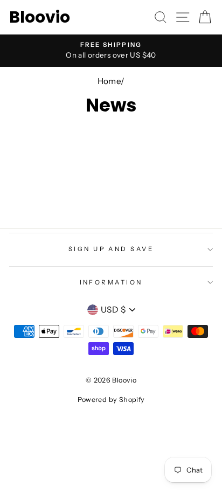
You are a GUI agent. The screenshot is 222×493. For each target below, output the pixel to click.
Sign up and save (111, 249)
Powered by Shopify (111, 399)
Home (109, 81)
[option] (111, 50)
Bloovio (39, 17)
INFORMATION (111, 282)
